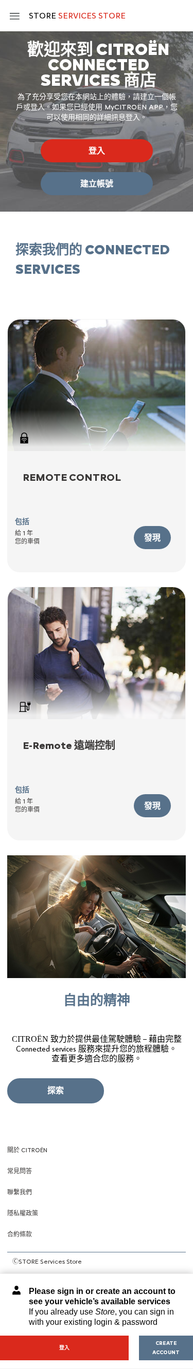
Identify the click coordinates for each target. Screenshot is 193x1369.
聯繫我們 (19, 1192)
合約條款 (19, 1234)
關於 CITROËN (27, 1150)
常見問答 (19, 1171)
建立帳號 (96, 184)
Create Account (166, 1348)
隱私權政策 (22, 1213)
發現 (152, 537)
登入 (97, 151)
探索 (55, 1090)
